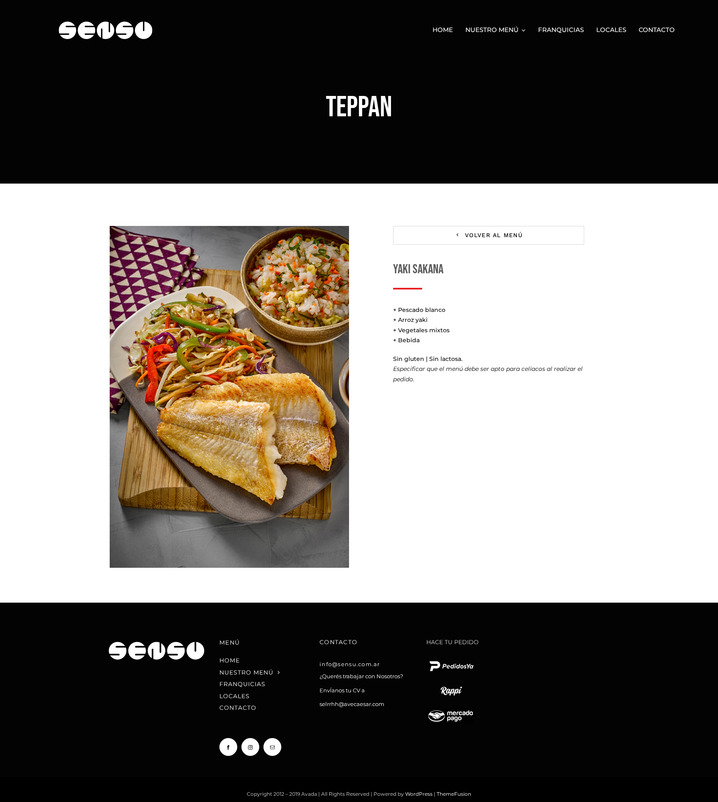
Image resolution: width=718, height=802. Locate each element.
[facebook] (228, 747)
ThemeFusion (454, 794)
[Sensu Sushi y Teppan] (105, 17)
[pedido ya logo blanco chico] (451, 661)
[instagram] (250, 747)
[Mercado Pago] (450, 710)
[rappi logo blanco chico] (451, 685)
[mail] (272, 747)
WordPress (419, 794)
